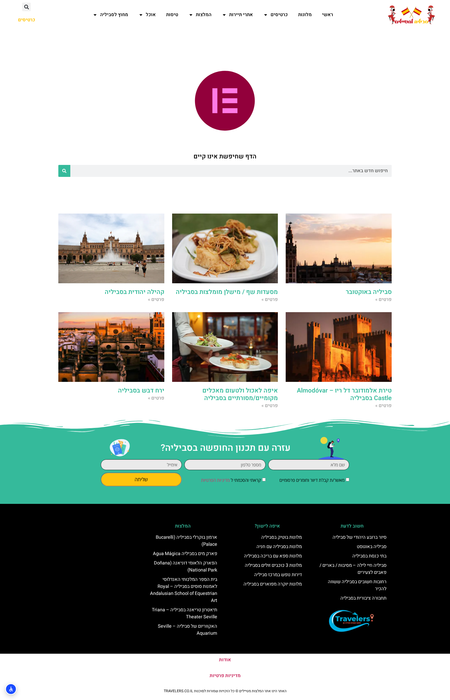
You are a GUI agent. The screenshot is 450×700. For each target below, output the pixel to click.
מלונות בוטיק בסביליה (281, 537)
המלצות (203, 14)
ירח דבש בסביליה (141, 390)
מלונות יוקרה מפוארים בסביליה (272, 584)
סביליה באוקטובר (369, 292)
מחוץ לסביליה (114, 14)
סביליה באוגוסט (371, 546)
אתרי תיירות (241, 14)
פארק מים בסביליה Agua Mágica (185, 553)
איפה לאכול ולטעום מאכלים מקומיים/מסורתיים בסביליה (240, 394)
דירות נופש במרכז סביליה (278, 574)
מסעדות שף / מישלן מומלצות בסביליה (227, 292)
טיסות (172, 14)
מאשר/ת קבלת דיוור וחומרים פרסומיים (312, 480)
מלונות (305, 14)
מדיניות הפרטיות (215, 480)
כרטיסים (279, 14)
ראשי (327, 14)
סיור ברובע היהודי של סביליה (359, 537)
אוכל (151, 14)
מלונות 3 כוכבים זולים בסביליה (273, 565)
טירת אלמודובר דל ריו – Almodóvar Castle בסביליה (344, 394)
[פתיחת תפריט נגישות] (11, 689)
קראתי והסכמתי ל (231, 480)
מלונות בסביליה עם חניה (279, 546)
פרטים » (383, 299)
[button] (26, 7)
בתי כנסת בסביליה (369, 556)
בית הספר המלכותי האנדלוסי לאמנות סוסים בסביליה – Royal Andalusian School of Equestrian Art (183, 590)
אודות (225, 659)
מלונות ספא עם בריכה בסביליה (273, 556)
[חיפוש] (64, 171)
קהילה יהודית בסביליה (134, 292)
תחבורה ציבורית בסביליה (363, 598)
